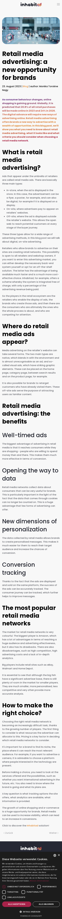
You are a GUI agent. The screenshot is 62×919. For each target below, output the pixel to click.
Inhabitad (32, 825)
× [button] (59, 855)
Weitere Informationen (39, 881)
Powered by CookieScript (31, 916)
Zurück (9, 833)
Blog (25, 86)
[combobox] (54, 855)
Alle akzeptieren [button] (16, 904)
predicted (8, 107)
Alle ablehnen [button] (46, 904)
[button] (58, 4)
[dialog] (31, 885)
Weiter (53, 833)
